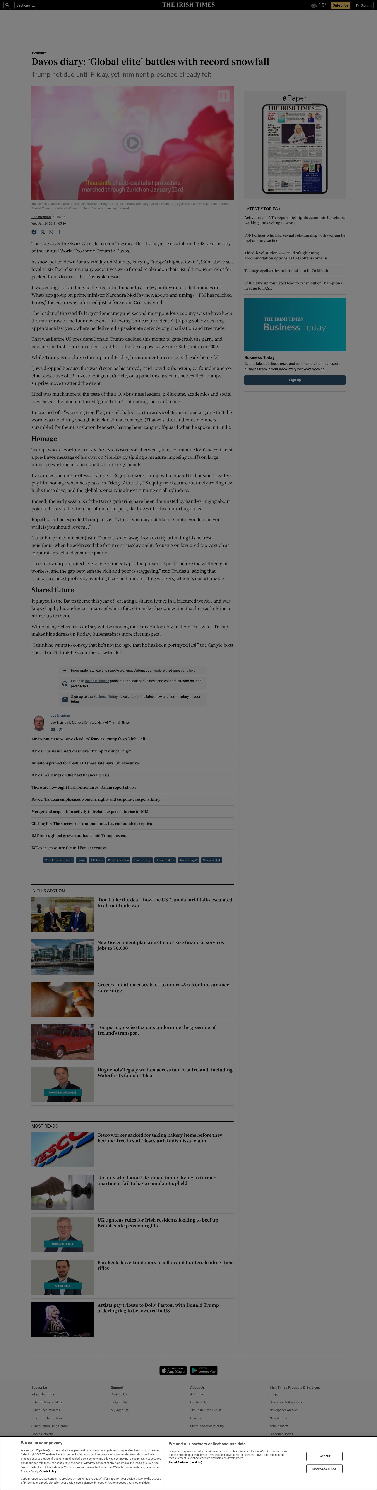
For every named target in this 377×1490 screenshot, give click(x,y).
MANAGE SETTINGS (324, 1468)
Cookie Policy (48, 1471)
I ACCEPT (324, 1456)
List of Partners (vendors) (185, 1462)
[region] (188, 1463)
